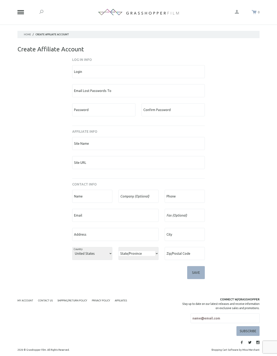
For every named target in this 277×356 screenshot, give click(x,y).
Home (27, 34)
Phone (171, 196)
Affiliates (121, 300)
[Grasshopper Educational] (138, 12)
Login (78, 71)
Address (80, 234)
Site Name (81, 143)
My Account (25, 300)
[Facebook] (241, 342)
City (169, 234)
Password (81, 110)
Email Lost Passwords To (92, 91)
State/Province (131, 253)
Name (78, 196)
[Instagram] (258, 342)
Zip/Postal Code (178, 253)
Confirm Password (157, 110)
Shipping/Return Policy (72, 300)
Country (78, 249)
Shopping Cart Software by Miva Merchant (235, 349)
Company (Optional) (134, 196)
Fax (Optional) (176, 215)
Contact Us (45, 300)
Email (78, 215)
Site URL (80, 162)
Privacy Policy (101, 300)
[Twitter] (249, 342)
